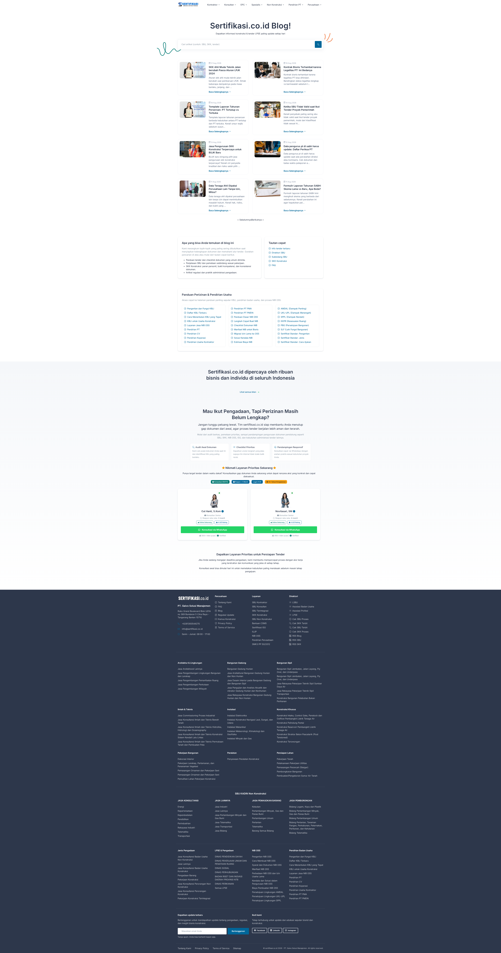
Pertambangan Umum (262, 818)
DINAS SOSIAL (222, 868)
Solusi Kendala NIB (243, 338)
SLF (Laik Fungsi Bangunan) (294, 329)
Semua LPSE (221, 888)
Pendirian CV (193, 333)
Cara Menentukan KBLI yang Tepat (204, 317)
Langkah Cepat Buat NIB (246, 321)
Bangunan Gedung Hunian (240, 669)
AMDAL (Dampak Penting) (293, 308)
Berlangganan (238, 931)
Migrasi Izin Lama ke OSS (246, 333)
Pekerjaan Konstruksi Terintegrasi (194, 898)
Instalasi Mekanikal (236, 727)
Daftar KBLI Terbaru (197, 312)
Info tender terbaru (281, 248)
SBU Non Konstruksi (262, 619)
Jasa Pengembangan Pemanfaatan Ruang (198, 680)
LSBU (295, 602)
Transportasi (184, 836)
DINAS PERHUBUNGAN (226, 872)
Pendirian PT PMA (243, 308)
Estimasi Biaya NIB (243, 342)
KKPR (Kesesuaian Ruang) (293, 321)
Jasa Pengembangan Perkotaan (193, 684)
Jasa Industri (221, 806)
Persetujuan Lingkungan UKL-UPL (268, 896)
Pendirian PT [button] (295, 4)
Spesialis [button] (256, 4)
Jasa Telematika (223, 822)
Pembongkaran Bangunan (289, 771)
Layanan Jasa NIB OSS (198, 325)
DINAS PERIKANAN (224, 883)
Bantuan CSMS (259, 623)
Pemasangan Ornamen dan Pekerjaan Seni (198, 770)
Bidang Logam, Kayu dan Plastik (305, 806)
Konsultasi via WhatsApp (214, 529)
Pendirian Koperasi (196, 338)
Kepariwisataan (185, 811)
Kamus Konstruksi (226, 619)
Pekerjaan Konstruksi (188, 879)
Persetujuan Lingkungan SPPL (266, 900)
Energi (181, 806)
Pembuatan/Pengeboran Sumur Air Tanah (297, 775)
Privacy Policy (225, 623)
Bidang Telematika (298, 833)
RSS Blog (296, 636)
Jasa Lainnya (221, 811)
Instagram (292, 930)
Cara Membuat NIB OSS (263, 860)
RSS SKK (296, 644)
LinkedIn (276, 930)
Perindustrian (184, 823)
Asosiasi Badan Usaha (303, 606)
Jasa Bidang (221, 830)
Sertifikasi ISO (259, 627)
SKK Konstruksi (279, 261)
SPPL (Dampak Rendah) (292, 317)
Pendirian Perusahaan (262, 640)
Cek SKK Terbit (299, 623)
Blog (220, 610)
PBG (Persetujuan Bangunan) (295, 325)
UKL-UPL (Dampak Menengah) (296, 312)
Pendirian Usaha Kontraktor (200, 342)
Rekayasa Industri (186, 827)
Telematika (183, 831)
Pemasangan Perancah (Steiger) (292, 767)
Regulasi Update (226, 615)
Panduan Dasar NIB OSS (246, 317)
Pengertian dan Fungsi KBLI (200, 308)
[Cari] (318, 44)
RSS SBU (296, 640)
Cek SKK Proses (300, 631)
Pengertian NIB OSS (261, 856)
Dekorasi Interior (186, 759)
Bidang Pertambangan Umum (303, 818)
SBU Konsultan (259, 606)
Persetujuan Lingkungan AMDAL (267, 892)
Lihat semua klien (248, 392)
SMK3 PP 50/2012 (261, 644)
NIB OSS (256, 636)
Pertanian (256, 822)
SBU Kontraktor (259, 602)
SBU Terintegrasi (260, 610)
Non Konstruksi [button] (274, 4)
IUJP (254, 631)
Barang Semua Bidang (263, 830)
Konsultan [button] (229, 4)
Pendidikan (183, 819)
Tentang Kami (224, 602)
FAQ (274, 265)
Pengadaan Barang (187, 875)
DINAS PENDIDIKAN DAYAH (228, 856)
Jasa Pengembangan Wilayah (192, 688)
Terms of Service (226, 627)
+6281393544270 (191, 623)
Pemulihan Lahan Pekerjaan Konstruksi (196, 779)
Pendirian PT (193, 329)
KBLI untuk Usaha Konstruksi (201, 321)
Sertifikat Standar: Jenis (292, 338)
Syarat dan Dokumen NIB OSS (267, 865)
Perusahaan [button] (313, 4)
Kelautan (256, 806)
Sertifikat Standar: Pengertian (295, 333)
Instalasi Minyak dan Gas (239, 738)
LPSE (294, 615)
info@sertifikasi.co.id (192, 629)
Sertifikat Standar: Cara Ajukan (296, 342)
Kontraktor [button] (212, 4)
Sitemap (237, 948)
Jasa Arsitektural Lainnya (190, 669)
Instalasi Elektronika (237, 715)
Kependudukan (185, 815)
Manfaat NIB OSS (260, 869)
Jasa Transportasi (223, 826)
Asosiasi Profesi (300, 610)
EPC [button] (243, 4)
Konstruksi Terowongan (288, 741)
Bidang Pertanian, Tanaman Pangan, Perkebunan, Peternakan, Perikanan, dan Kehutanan (305, 825)
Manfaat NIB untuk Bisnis (246, 329)
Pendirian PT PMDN (243, 312)
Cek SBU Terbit (299, 627)
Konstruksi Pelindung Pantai (290, 723)
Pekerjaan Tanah (285, 759)
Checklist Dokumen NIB (245, 325)
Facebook (261, 930)
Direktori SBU (278, 252)
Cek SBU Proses (300, 619)
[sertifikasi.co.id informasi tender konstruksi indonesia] (188, 5)
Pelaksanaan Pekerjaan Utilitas (292, 763)
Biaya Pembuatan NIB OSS (265, 888)
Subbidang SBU (279, 257)
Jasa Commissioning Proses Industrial (196, 715)
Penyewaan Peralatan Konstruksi (243, 759)
